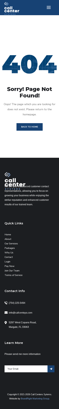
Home (8, 234)
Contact (9, 257)
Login (7, 261)
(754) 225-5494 (17, 303)
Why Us (9, 252)
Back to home (29, 126)
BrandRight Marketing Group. (35, 398)
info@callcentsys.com (20, 312)
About (8, 239)
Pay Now (9, 266)
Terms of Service (14, 275)
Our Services (11, 243)
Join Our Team (12, 270)
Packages (10, 248)
